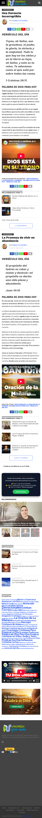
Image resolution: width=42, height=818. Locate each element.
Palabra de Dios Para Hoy (19, 406)
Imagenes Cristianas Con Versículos (19, 614)
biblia (37, 601)
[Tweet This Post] (16, 253)
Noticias (34, 626)
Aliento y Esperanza (26, 599)
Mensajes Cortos (14, 622)
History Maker (26, 816)
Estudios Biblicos (18, 610)
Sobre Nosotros (32, 810)
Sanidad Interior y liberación (24, 644)
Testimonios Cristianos (18, 646)
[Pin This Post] (25, 253)
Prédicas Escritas (11, 640)
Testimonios (10, 810)
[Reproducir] (4, 681)
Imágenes (22, 812)
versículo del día (13, 182)
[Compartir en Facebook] (9, 29)
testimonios (5, 646)
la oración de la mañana (12, 180)
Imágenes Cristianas (11, 616)
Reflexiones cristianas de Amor (28, 642)
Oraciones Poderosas (29, 632)
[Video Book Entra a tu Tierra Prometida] (6, 211)
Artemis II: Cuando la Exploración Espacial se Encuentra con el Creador (25, 448)
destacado (28, 603)
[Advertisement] (21, 779)
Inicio (4, 808)
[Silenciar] (34, 681)
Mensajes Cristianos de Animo (16, 623)
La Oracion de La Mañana (19, 619)
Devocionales (32, 178)
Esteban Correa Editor (20, 20)
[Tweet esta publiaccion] (16, 186)
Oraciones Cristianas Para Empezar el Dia (19, 631)
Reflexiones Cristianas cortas (17, 641)
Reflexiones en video (8, 644)
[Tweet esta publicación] (14, 29)
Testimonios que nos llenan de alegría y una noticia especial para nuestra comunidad (25, 424)
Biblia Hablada (19, 604)
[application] (21, 672)
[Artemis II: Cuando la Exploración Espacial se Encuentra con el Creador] (6, 449)
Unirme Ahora (21, 492)
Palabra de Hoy (14, 808)
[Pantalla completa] (37, 681)
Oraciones (20, 810)
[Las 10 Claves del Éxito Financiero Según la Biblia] (6, 437)
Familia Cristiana (30, 610)
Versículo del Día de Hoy (26, 648)
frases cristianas (14, 612)
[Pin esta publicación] (23, 29)
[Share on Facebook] (12, 253)
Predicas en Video (33, 638)
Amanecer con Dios (11, 601)
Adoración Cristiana (9, 600)
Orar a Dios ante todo (10, 220)
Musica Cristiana (26, 626)
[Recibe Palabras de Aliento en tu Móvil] (6, 199)
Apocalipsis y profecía (28, 601)
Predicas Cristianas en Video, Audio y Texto (20, 635)
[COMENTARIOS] (32, 29)
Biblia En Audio (8, 603)
